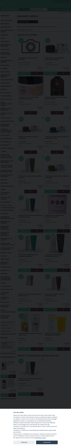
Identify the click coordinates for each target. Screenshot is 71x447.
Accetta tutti (46, 442)
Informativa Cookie (40, 437)
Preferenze (24, 442)
